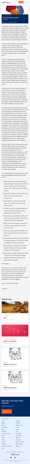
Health (3, 435)
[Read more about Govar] (15, 311)
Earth (3, 429)
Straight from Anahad (7, 446)
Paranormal (18, 439)
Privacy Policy (14, 451)
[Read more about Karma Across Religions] (15, 335)
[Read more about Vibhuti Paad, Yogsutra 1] (15, 381)
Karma (3, 437)
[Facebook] (11, 457)
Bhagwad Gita (19, 425)
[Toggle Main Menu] (27, 2)
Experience (4, 431)
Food (17, 431)
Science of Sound (20, 442)
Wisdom (18, 446)
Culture (17, 427)
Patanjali (4, 442)
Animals (17, 421)
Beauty (3, 425)
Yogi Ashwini (4, 288)
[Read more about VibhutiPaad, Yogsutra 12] (15, 358)
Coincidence (4, 427)
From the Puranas (6, 433)
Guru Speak (18, 433)
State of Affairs (19, 444)
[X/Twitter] (19, 457)
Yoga (3, 448)
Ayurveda (18, 423)
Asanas (3, 423)
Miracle (3, 439)
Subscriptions (21, 451)
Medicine (18, 437)
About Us (8, 451)
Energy (17, 429)
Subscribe (21, 2)
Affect (3, 421)
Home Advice (19, 435)
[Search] (25, 2)
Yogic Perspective (7, 15)
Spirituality (4, 444)
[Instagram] (15, 457)
